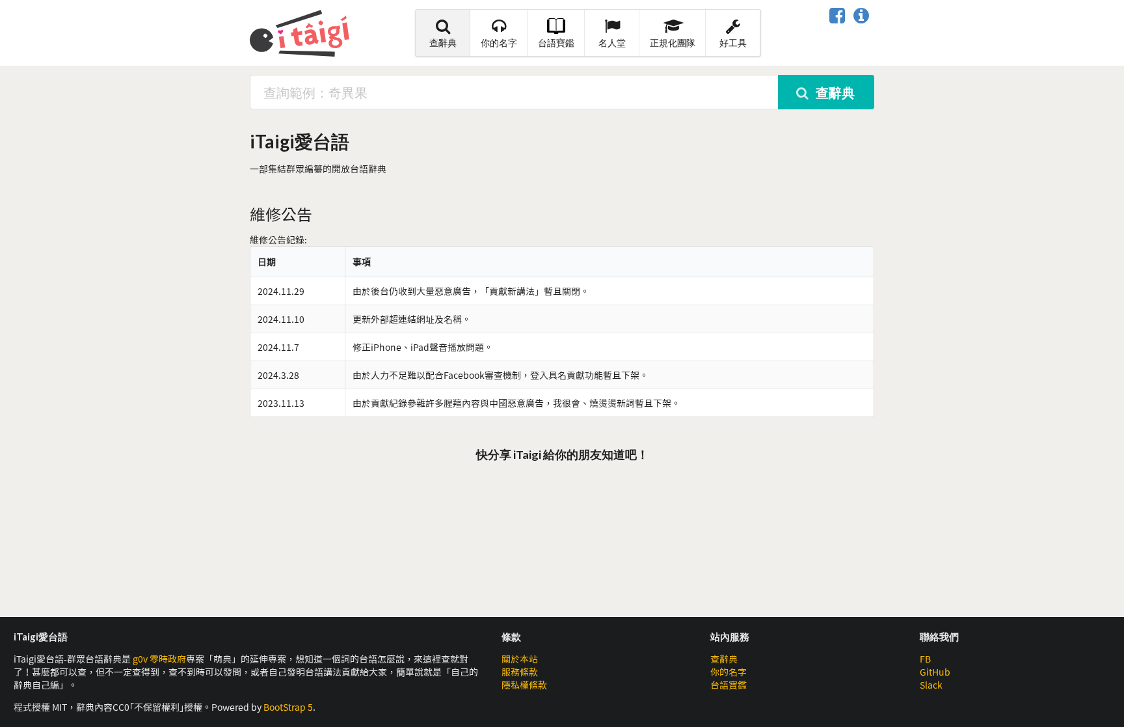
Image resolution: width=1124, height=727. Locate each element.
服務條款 (520, 671)
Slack (931, 684)
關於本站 (520, 658)
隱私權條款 (524, 684)
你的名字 (499, 42)
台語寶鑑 (556, 42)
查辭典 (443, 42)
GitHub (935, 671)
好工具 (733, 42)
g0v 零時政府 (159, 658)
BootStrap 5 (288, 706)
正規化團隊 (672, 42)
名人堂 (612, 42)
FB (925, 658)
